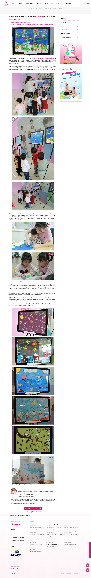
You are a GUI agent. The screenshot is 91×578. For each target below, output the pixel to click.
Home (24, 11)
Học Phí (46, 3)
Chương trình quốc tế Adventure (18, 532)
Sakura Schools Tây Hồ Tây (52, 524)
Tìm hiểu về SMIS (66, 33)
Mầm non (13, 529)
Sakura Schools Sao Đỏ (34, 541)
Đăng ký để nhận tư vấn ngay (90, 550)
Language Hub (67, 3)
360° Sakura (58, 3)
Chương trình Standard (16, 543)
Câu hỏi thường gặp (66, 37)
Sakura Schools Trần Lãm (51, 544)
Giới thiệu (12, 3)
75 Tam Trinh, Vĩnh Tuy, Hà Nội (71, 527)
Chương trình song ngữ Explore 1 (18, 540)
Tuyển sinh (64, 18)
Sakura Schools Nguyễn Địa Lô (70, 541)
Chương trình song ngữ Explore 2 (18, 537)
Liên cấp (12, 546)
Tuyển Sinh (39, 3)
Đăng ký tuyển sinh (66, 22)
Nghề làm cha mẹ (31, 11)
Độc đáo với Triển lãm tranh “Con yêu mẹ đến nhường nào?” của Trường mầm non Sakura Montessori (32, 24)
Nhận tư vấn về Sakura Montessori (33, 508)
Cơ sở (51, 3)
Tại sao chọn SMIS (66, 26)
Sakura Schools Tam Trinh (69, 524)
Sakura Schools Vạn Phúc (34, 531)
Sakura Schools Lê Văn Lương (52, 531)
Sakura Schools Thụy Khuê (34, 524)
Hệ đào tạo (19, 3)
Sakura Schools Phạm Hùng (70, 531)
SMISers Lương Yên (38, 16)
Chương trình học (29, 3)
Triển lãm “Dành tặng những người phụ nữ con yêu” (21, 22)
